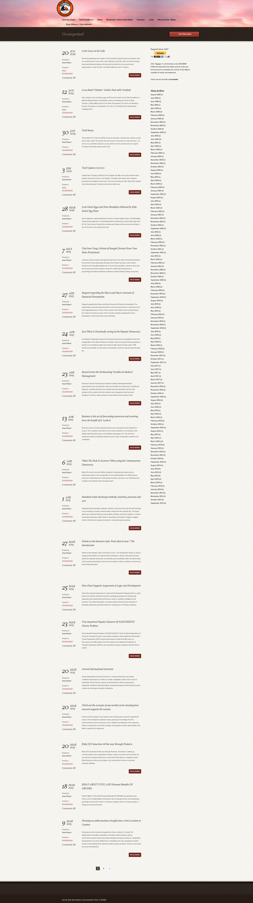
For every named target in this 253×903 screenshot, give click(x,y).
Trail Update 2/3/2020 (93, 168)
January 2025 (156, 156)
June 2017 (155, 369)
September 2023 (157, 194)
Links (151, 20)
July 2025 (154, 136)
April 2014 (155, 479)
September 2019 (157, 297)
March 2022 (155, 239)
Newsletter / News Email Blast (119, 20)
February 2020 (156, 290)
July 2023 (154, 201)
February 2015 (156, 445)
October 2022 (156, 225)
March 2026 (155, 112)
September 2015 (157, 428)
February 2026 (156, 115)
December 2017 (157, 355)
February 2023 (156, 211)
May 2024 (154, 177)
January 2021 (156, 266)
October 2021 (156, 249)
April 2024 (155, 180)
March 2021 (155, 259)
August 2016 (156, 400)
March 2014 (155, 483)
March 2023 (155, 208)
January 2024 (156, 191)
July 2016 (154, 404)
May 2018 (154, 338)
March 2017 (155, 380)
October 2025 (156, 129)
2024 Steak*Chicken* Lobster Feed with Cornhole (106, 90)
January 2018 (156, 352)
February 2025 (156, 153)
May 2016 (154, 410)
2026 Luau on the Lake (93, 51)
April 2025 (155, 146)
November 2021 (157, 246)
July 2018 (154, 331)
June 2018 (155, 335)
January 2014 (156, 489)
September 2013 (157, 503)
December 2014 (157, 452)
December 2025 (157, 122)
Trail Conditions (86, 20)
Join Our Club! (68, 20)
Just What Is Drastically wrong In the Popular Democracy (111, 332)
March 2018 (155, 345)
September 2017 (157, 362)
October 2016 (156, 393)
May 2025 (154, 143)
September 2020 (157, 280)
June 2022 (155, 235)
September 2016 (157, 397)
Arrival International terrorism (97, 669)
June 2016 (155, 407)
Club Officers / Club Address (79, 24)
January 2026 (156, 119)
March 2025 (155, 150)
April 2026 (155, 108)
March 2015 (155, 441)
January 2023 (156, 215)
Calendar (141, 20)
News (100, 20)
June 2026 (155, 101)
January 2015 (156, 448)
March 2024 (155, 184)
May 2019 (154, 311)
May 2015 (154, 434)
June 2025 (155, 139)
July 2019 (154, 304)
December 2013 (157, 493)
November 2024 (157, 163)
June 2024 (155, 174)
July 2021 (154, 256)
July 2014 (154, 469)
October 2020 (156, 277)
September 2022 (157, 228)
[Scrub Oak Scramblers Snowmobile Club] (126, 0)
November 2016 (157, 390)
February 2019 (156, 314)
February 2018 (156, 349)
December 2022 (157, 218)
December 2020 (157, 270)
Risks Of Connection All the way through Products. (107, 744)
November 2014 (157, 455)
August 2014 (156, 465)
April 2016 (155, 414)
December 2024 (157, 160)
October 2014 (156, 458)
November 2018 (157, 325)
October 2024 (156, 167)
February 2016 (156, 421)
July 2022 (154, 232)
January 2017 (156, 383)
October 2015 (156, 424)
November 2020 (157, 273)
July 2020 (154, 283)
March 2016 (155, 417)
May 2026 (154, 105)
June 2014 (155, 472)
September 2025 (157, 132)
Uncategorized (67, 73)
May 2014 (154, 476)
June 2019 (155, 307)
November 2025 (157, 125)
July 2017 (154, 366)
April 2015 (155, 438)
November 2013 (157, 496)
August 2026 (156, 95)
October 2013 (156, 500)
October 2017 (156, 359)
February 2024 (156, 187)
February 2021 (156, 263)
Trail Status (88, 130)
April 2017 (155, 376)
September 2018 (157, 328)
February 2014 (156, 486)
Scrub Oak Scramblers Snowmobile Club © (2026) (84, 900)
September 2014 (157, 462)
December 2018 (157, 321)
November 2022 (157, 222)
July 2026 (154, 98)
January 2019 (156, 318)
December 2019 (157, 294)
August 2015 (156, 431)
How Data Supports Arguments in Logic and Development (111, 586)
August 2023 (156, 198)
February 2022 (156, 242)
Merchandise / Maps (167, 20)
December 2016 (157, 386)
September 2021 (157, 253)
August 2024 (156, 170)
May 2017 (154, 373)
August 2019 (156, 301)
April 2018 (155, 342)
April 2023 (155, 204)
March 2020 (155, 287)
